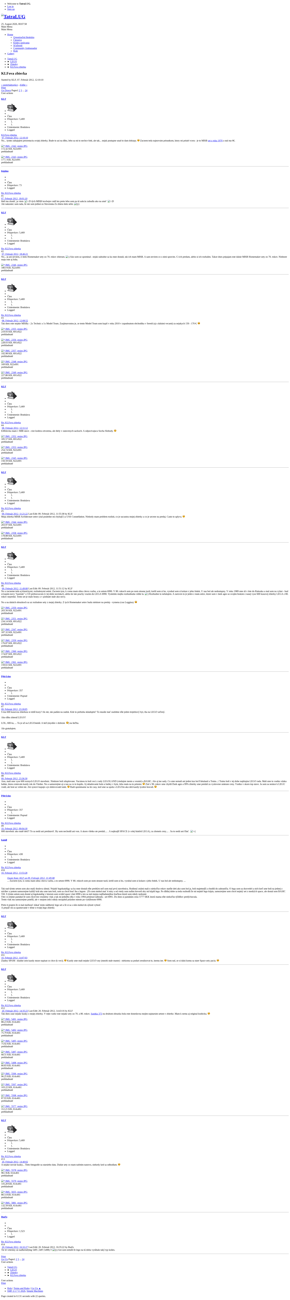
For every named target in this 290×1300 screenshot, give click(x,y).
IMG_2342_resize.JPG (16, 146)
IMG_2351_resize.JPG (16, 618)
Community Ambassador (25, 48)
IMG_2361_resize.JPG (16, 662)
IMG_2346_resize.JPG (16, 265)
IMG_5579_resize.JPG (16, 1181)
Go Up (4, 1259)
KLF (3, 99)
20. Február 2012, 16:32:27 (15, 1247)
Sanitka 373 (96, 1013)
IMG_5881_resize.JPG (16, 1203)
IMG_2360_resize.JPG (16, 651)
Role (15, 51)
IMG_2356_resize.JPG (16, 340)
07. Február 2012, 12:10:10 (15, 137)
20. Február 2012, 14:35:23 (15, 1011)
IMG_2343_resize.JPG (16, 157)
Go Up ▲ (36, 1288)
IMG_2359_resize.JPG (16, 640)
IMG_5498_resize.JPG (16, 1062)
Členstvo (17, 40)
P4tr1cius (6, 676)
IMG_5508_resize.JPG (16, 1095)
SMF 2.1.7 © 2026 (16, 1291)
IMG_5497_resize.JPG (16, 1052)
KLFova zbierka (9, 135)
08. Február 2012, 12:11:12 (15, 428)
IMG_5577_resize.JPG (16, 1106)
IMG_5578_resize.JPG (16, 1170)
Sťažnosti (17, 45)
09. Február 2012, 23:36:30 (14, 778)
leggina (4, 171)
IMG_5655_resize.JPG (16, 1192)
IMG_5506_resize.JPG (16, 1073)
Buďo (4, 1217)
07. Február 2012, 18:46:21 (15, 254)
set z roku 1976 (215, 140)
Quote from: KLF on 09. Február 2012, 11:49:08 (31, 878)
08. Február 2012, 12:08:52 (15, 320)
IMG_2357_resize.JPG (16, 350)
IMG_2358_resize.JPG (16, 533)
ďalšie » (23, 85)
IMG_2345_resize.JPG (16, 458)
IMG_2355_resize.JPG (16, 329)
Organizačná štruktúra (23, 37)
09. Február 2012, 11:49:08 (15, 588)
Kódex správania (21, 42)
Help (9, 1288)
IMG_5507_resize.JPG (16, 1084)
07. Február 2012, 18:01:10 (14, 198)
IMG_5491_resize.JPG (16, 1019)
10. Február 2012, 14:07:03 (14, 957)
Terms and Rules (22, 1288)
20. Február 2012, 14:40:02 (15, 1162)
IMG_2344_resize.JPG (16, 522)
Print (3, 87)
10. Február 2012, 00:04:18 (14, 828)
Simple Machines (35, 1291)
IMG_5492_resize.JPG (16, 1030)
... (24, 90)
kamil (4, 840)
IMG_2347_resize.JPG (16, 629)
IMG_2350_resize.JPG (16, 607)
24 (26, 90)
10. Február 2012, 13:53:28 (14, 873)
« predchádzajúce (9, 85)
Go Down (6, 90)
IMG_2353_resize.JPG (16, 447)
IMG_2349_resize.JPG (16, 372)
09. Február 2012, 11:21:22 (15, 513)
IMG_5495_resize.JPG (16, 1041)
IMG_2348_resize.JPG (16, 361)
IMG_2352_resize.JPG (16, 436)
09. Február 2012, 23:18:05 (14, 709)
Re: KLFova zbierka (11, 193)
